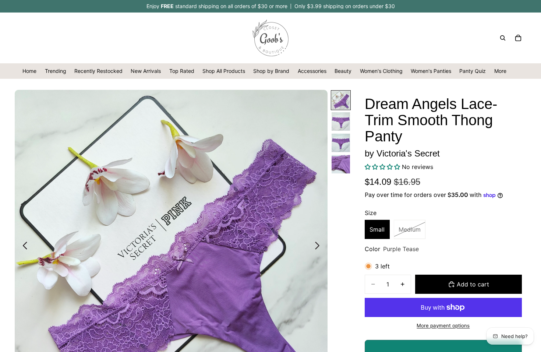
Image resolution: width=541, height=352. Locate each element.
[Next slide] (319, 246)
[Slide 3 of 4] (341, 143)
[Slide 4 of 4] (341, 164)
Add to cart (473, 284)
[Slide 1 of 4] (341, 100)
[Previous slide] (23, 246)
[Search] (503, 38)
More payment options (443, 325)
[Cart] (518, 38)
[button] (383, 166)
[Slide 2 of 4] (341, 121)
